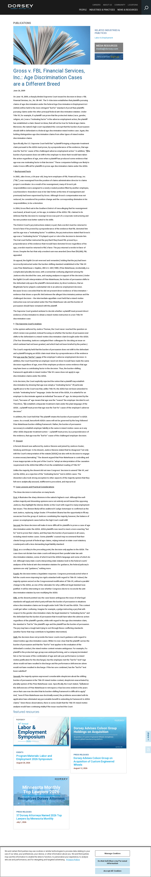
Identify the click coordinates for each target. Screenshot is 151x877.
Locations (133, 5)
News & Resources (128, 10)
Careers (96, 5)
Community (119, 5)
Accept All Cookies (112, 871)
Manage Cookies (112, 853)
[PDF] (148, 749)
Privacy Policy (73, 860)
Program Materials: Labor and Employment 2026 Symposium (34, 757)
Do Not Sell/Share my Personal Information (112, 862)
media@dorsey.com (107, 48)
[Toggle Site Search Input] (146, 7)
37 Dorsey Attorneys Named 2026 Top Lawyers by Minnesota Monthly (39, 817)
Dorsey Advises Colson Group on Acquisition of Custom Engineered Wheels (94, 761)
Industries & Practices (102, 10)
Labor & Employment (104, 38)
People (83, 10)
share (148, 735)
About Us (107, 5)
